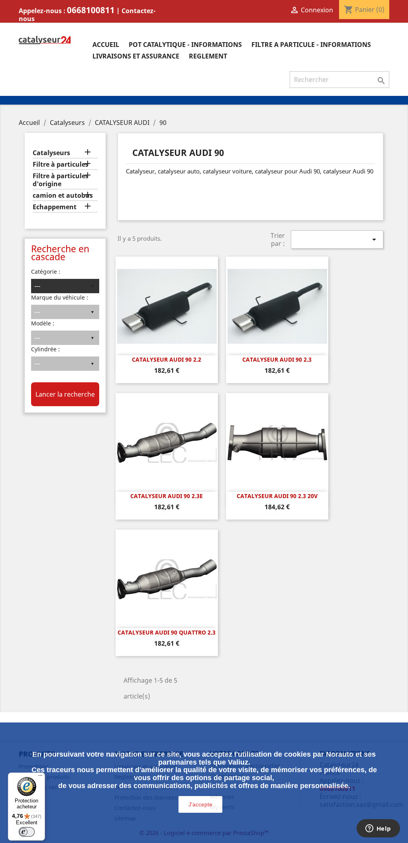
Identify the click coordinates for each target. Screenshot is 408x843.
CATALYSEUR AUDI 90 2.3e (166, 496)
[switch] (27, 832)
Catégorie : (45, 271)
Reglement (208, 56)
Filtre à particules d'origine (60, 180)
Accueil (105, 44)
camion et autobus (63, 195)
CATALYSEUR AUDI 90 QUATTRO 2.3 (167, 632)
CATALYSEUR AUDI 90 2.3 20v (277, 496)
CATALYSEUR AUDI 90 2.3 (277, 359)
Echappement (54, 207)
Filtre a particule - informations (311, 44)
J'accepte (200, 804)
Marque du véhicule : (59, 297)
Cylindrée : (45, 349)
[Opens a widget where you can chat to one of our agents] (378, 829)
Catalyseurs (51, 153)
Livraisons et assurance (135, 56)
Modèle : (42, 323)
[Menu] (40, 777)
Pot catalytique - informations (185, 44)
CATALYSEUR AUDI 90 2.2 (166, 359)
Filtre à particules (60, 164)
